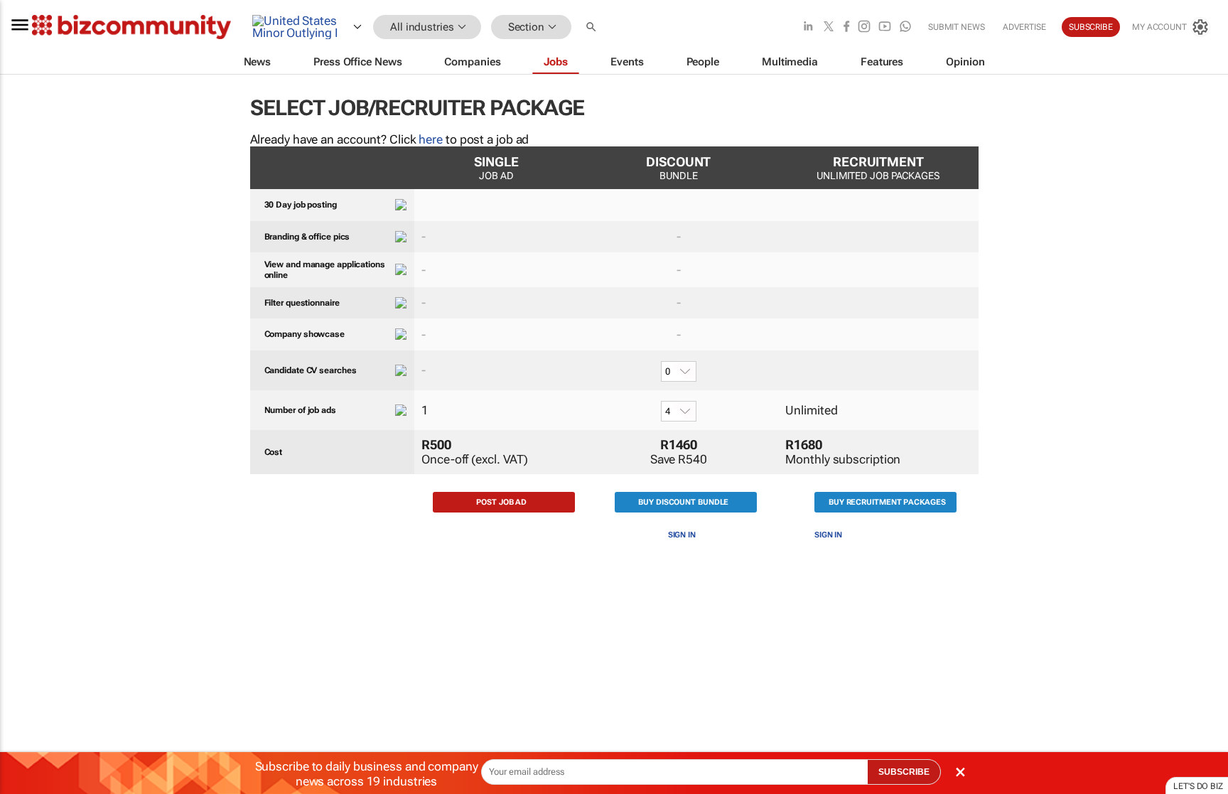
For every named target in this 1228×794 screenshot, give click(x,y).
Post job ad (501, 502)
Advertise (1024, 27)
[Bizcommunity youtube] (884, 27)
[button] (592, 27)
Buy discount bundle (683, 502)
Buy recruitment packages (887, 502)
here (431, 139)
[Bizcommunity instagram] (864, 27)
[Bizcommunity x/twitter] (828, 27)
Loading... (27, 679)
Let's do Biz (1198, 786)
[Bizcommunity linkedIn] (808, 27)
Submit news (956, 27)
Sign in (682, 535)
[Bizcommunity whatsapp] (905, 27)
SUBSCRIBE (904, 772)
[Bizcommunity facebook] (846, 27)
